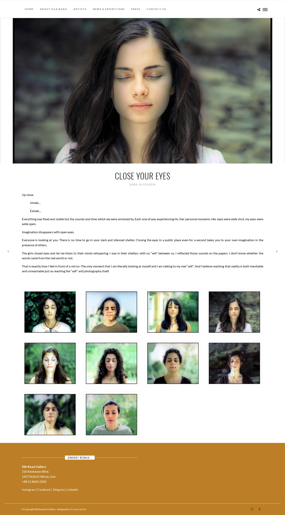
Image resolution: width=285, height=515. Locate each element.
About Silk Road (53, 9)
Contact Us (156, 9)
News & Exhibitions (109, 9)
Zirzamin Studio (78, 509)
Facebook (44, 489)
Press (135, 9)
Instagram (29, 489)
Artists (79, 9)
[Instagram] (251, 509)
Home (29, 9)
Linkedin (72, 489)
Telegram (59, 489)
